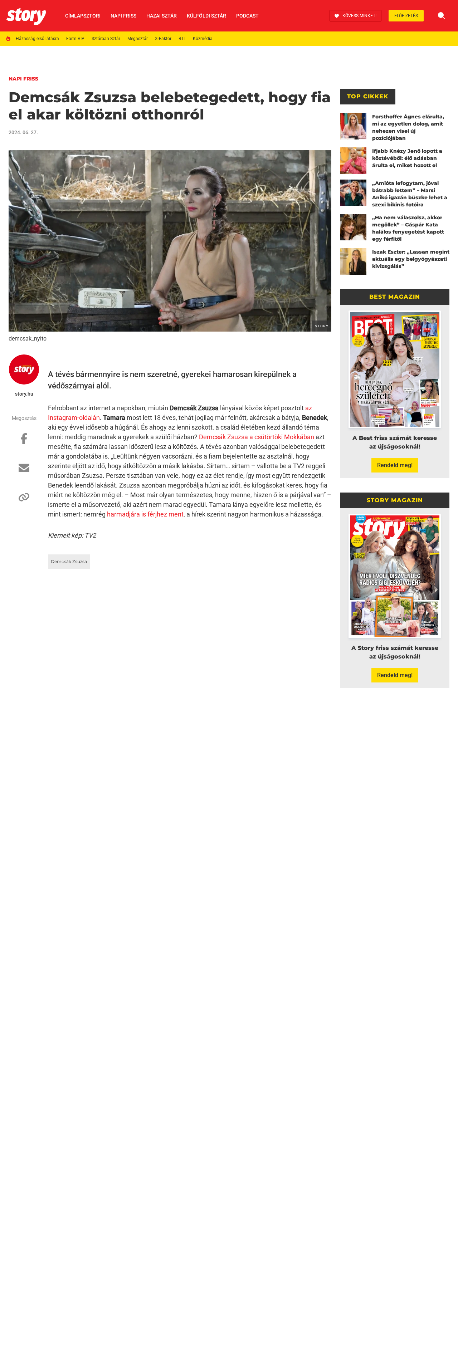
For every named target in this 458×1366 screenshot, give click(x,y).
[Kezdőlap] (26, 16)
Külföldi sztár (206, 16)
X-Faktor (163, 38)
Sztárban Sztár (106, 38)
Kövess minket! (359, 15)
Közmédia (203, 38)
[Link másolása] (24, 501)
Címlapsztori (83, 16)
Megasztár (137, 38)
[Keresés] (441, 15)
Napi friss (123, 16)
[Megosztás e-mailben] (24, 471)
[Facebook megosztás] (24, 442)
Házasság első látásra (37, 38)
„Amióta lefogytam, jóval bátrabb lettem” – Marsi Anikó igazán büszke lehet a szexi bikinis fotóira (409, 194)
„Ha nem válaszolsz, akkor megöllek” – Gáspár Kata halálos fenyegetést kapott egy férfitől (408, 228)
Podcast (247, 16)
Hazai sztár (161, 16)
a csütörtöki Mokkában (281, 437)
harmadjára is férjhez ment (145, 514)
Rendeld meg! (395, 465)
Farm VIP (75, 38)
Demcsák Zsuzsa (223, 437)
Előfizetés (406, 15)
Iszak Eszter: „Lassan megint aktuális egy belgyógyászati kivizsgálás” (410, 259)
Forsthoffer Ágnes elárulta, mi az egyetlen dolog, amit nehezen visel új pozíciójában (408, 127)
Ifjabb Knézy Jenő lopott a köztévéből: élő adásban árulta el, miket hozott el (407, 158)
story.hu (24, 394)
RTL (182, 38)
